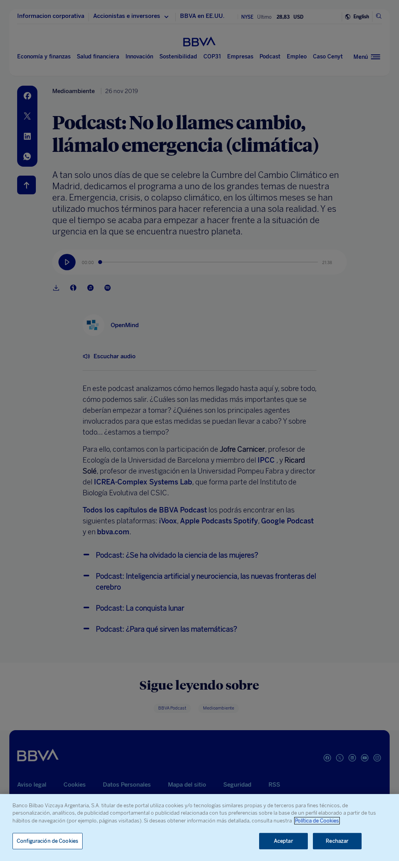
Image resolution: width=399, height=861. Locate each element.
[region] (199, 827)
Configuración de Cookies (47, 841)
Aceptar (283, 841)
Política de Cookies (317, 821)
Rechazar (337, 841)
